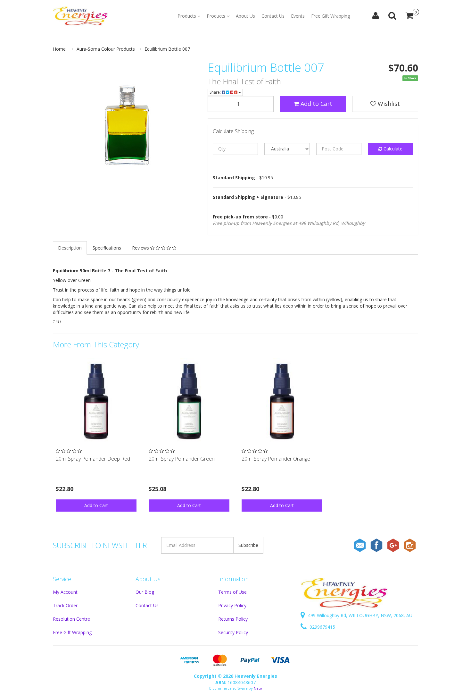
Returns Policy (233, 619)
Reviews (141, 248)
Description (70, 248)
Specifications (107, 248)
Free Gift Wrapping (330, 16)
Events (298, 16)
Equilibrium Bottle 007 (167, 49)
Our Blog (145, 592)
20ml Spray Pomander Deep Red (93, 458)
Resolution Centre (71, 619)
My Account (65, 592)
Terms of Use (232, 592)
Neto (258, 688)
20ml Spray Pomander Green (182, 458)
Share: (216, 92)
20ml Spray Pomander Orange (276, 458)
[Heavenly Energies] (80, 16)
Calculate (392, 149)
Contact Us (273, 16)
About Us (245, 16)
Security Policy (233, 632)
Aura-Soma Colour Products (106, 49)
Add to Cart (315, 103)
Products (187, 16)
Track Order (65, 605)
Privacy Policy (232, 605)
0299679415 (321, 627)
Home (59, 49)
